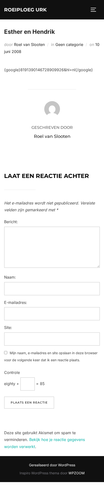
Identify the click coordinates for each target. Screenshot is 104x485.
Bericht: (11, 221)
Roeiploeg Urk (25, 10)
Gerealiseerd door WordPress (52, 465)
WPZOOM (76, 473)
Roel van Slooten (29, 44)
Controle (12, 372)
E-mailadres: (15, 302)
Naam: (10, 277)
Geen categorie (69, 44)
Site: (8, 327)
